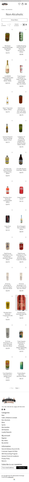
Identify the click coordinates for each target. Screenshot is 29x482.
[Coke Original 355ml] (21, 188)
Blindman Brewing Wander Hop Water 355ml (8, 48)
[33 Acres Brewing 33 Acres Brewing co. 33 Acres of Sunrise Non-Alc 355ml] (21, 274)
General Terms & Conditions (10, 456)
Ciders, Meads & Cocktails (9, 418)
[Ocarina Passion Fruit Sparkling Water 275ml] (8, 127)
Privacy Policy (6, 458)
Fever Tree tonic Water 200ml (8, 108)
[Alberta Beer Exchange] (5, 4)
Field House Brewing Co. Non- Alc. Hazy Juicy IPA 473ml (21, 110)
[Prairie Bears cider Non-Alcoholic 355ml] (21, 363)
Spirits (3, 425)
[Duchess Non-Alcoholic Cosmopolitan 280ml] (8, 188)
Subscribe (22, 468)
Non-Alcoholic (6, 420)
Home (3, 9)
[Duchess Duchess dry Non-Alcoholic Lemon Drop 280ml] (8, 159)
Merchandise (5, 427)
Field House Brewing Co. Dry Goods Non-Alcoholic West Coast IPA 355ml (21, 257)
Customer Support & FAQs (9, 451)
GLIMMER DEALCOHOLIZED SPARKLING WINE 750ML (8, 78)
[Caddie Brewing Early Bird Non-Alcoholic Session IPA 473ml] (21, 36)
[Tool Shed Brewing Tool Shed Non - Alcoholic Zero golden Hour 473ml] (8, 363)
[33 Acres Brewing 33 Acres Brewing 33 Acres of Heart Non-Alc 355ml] (8, 274)
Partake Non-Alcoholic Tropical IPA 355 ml (8, 315)
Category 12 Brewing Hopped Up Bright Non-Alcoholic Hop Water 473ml (21, 140)
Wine (3, 422)
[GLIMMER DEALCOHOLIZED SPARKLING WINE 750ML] (8, 66)
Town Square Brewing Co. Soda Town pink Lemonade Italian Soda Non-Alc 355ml (21, 80)
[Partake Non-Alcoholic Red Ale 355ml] (21, 303)
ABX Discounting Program (9, 454)
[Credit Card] (14, 479)
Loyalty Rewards (6, 432)
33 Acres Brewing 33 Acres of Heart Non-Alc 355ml (7, 286)
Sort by (10, 24)
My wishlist (5, 443)
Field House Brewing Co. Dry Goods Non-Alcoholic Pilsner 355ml (8, 257)
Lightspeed (10, 477)
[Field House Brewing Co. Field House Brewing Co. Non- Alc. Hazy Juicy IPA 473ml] (21, 98)
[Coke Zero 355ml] (8, 217)
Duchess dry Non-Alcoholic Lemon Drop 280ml (7, 171)
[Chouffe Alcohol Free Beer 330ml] (21, 159)
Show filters (14, 20)
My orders (5, 440)
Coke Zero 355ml (8, 227)
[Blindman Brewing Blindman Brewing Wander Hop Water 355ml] (8, 36)
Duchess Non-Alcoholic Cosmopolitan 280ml (7, 200)
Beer (3, 415)
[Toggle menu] (25, 4)
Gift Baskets (5, 430)
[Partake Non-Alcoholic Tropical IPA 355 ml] (8, 303)
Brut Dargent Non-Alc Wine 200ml (21, 227)
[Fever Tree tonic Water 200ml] (8, 98)
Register (4, 438)
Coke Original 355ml (21, 198)
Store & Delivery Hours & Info (10, 449)
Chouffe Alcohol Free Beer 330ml (21, 169)
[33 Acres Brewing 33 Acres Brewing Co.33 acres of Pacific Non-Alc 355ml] (8, 332)
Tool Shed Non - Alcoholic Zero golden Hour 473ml (8, 375)
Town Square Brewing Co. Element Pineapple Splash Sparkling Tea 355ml (21, 345)
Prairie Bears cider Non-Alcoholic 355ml (21, 374)
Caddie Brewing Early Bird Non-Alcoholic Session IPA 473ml (21, 49)
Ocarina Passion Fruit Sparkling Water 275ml (7, 138)
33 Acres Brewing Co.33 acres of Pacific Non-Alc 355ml (7, 343)
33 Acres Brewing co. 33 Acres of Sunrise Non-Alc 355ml (21, 286)
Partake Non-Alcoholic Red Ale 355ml (21, 314)
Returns (4, 461)
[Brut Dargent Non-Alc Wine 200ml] (21, 217)
